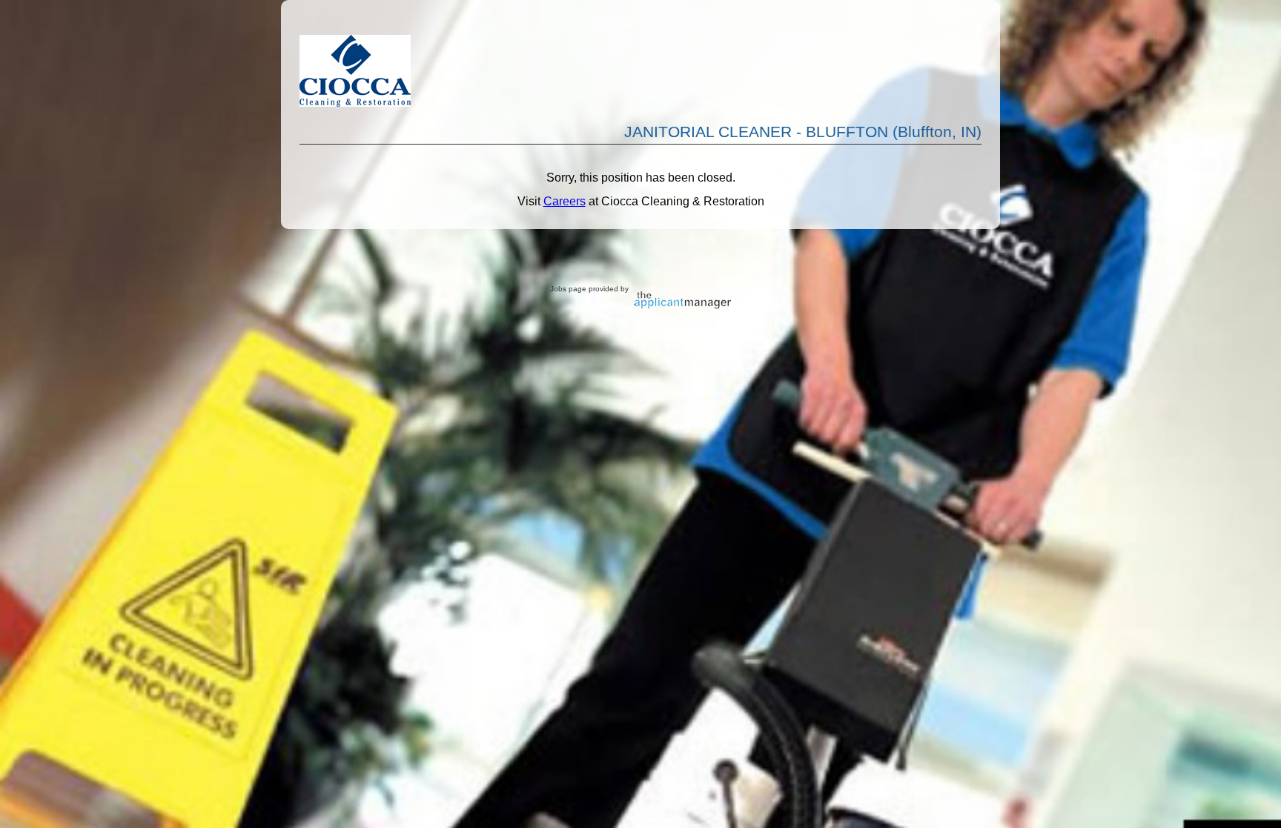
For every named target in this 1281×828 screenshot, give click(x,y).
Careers (564, 201)
